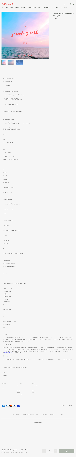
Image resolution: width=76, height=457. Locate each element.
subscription (31, 7)
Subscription (35, 385)
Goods (11, 7)
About (57, 7)
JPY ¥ (70, 405)
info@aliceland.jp (8, 352)
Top (2, 7)
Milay (39, 7)
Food (6, 7)
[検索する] (73, 4)
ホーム (3, 452)
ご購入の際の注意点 (16, 414)
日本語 (63, 405)
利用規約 (24, 414)
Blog (52, 7)
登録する (3, 388)
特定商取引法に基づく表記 (32, 414)
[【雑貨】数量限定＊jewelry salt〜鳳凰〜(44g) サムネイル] (3, 62)
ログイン (65, 4)
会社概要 (52, 414)
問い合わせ (61, 414)
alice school (45, 7)
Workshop (23, 7)
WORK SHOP (19, 394)
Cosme (17, 7)
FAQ (56, 414)
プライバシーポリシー (44, 414)
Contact (64, 7)
